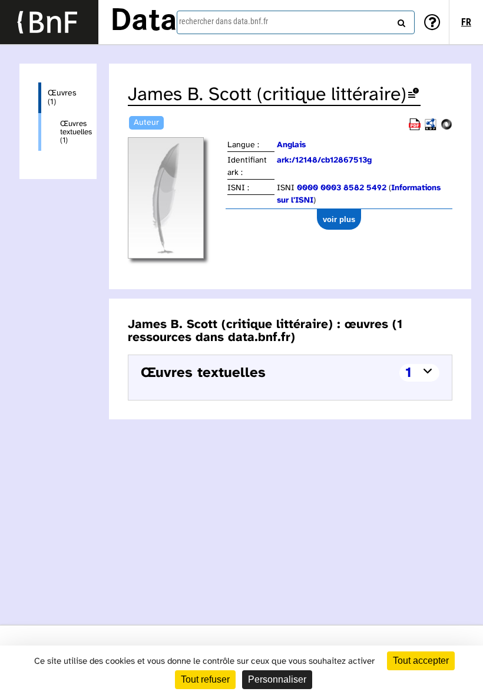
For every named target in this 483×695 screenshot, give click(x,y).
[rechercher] (400, 21)
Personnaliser (277, 679)
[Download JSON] (446, 128)
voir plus (339, 219)
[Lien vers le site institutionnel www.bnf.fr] (49, 22)
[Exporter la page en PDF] (415, 128)
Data (143, 21)
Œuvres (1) (62, 98)
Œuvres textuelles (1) (69, 132)
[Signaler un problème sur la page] (413, 95)
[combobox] (296, 22)
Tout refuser (205, 679)
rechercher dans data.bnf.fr (223, 21)
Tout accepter (421, 661)
